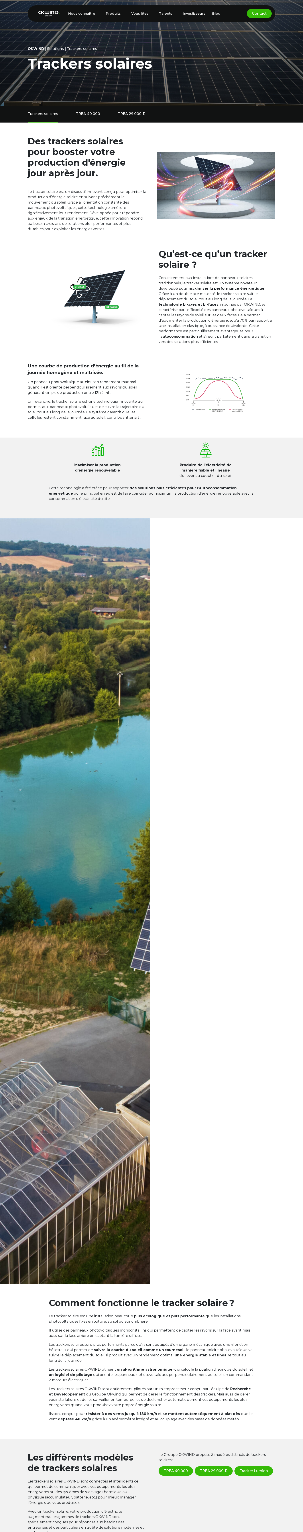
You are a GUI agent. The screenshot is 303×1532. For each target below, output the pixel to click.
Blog (216, 13)
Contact (259, 13)
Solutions (55, 49)
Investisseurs (194, 13)
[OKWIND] (49, 14)
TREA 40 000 (88, 114)
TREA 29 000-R (132, 114)
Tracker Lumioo (254, 1471)
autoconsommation (179, 336)
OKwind (36, 49)
